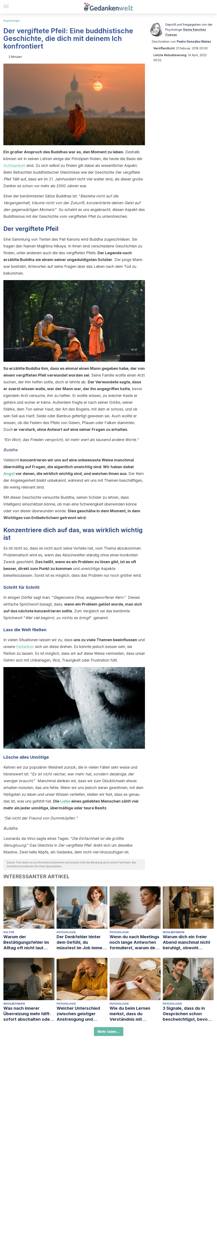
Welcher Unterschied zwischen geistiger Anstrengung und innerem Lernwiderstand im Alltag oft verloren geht (82, 1014)
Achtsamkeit (14, 165)
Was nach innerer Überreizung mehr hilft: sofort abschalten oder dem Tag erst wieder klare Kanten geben (27, 1014)
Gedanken (25, 646)
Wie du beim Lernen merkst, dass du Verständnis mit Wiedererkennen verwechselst (130, 1014)
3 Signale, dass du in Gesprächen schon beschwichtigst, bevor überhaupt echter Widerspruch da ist (186, 1014)
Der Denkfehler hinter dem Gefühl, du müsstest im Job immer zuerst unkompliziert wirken (80, 942)
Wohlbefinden (173, 932)
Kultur (8, 932)
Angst (9, 473)
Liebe (65, 801)
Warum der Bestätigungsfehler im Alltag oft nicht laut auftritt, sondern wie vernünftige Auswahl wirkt (26, 942)
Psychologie (11, 20)
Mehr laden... (108, 1031)
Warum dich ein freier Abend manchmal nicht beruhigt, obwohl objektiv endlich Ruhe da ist (188, 942)
